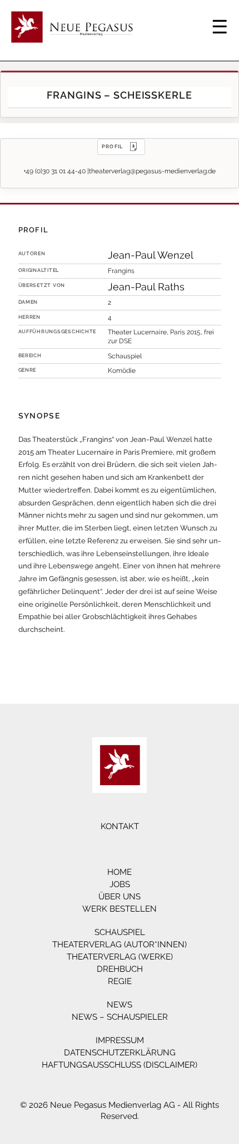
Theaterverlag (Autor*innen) (119, 944)
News (119, 1005)
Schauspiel (119, 932)
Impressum (120, 1040)
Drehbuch (120, 969)
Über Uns (119, 897)
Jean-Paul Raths (146, 287)
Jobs (119, 884)
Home (119, 872)
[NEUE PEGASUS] (119, 765)
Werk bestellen (119, 909)
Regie (120, 981)
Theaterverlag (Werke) (120, 957)
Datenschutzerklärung (120, 1053)
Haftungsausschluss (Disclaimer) (119, 1065)
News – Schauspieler (120, 1017)
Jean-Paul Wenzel (150, 255)
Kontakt (120, 826)
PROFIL (112, 146)
